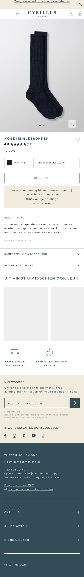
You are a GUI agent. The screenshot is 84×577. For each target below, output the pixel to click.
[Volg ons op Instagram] (14, 436)
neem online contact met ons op (30, 489)
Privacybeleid (29, 415)
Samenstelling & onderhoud (25, 253)
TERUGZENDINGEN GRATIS (51, 363)
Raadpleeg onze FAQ (19, 485)
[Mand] (80, 13)
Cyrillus (12, 512)
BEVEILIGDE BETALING (14, 363)
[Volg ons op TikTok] (43, 436)
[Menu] (3, 14)
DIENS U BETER (16, 540)
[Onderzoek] (17, 14)
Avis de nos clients (18, 265)
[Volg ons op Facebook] (5, 436)
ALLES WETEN (15, 526)
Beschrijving (14, 217)
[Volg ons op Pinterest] (24, 436)
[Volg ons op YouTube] (34, 435)
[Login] (71, 14)
